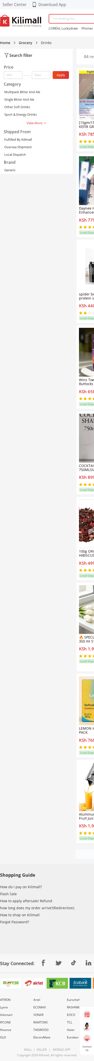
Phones (87, 28)
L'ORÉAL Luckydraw (63, 28)
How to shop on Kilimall (20, 915)
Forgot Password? (14, 922)
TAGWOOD (41, 1030)
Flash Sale (8, 893)
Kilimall (44, 1055)
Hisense (5, 1030)
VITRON (5, 1000)
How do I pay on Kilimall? (21, 886)
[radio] (81, 141)
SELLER (41, 1049)
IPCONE (5, 1022)
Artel (36, 1000)
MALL (28, 1049)
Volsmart (6, 1015)
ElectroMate (41, 1037)
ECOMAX (39, 1007)
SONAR (38, 1015)
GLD (3, 1037)
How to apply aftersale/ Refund (26, 900)
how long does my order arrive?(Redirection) (37, 907)
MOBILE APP (60, 1049)
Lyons (4, 1007)
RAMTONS (40, 1022)
